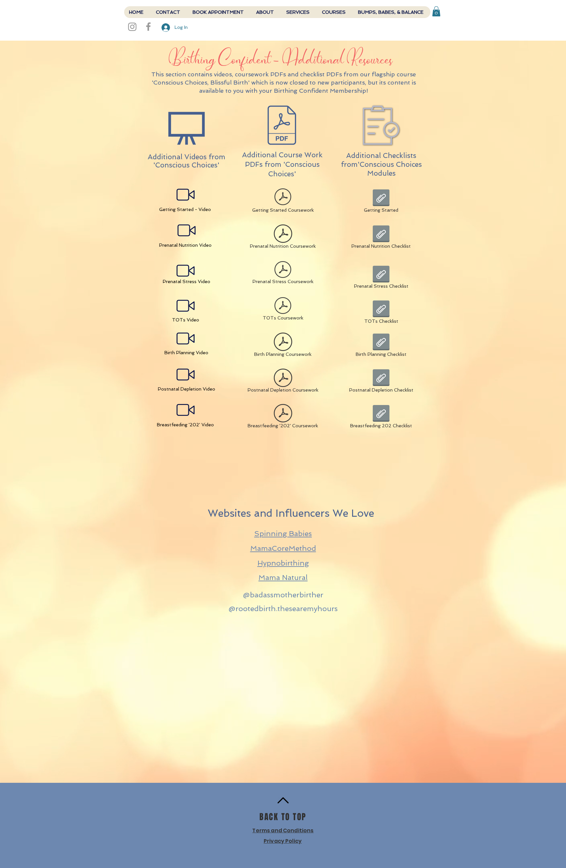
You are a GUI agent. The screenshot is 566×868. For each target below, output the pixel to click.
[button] (436, 11)
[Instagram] (132, 26)
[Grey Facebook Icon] (148, 26)
